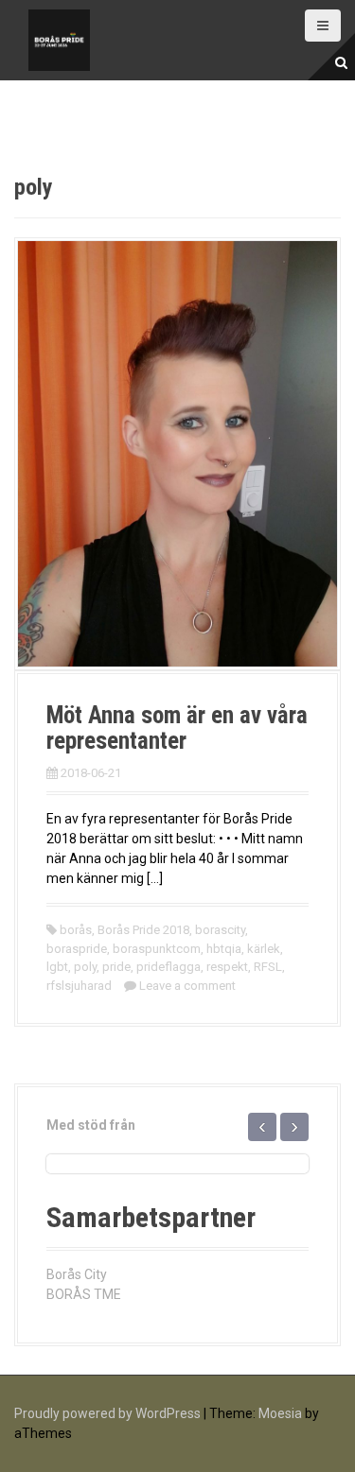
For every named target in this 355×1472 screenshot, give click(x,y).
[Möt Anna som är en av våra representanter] (177, 452)
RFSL (268, 967)
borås (76, 930)
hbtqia (223, 949)
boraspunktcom (157, 949)
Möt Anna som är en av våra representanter (177, 728)
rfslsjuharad (79, 985)
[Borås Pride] (59, 38)
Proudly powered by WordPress (107, 1413)
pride (116, 967)
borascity (220, 930)
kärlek (263, 949)
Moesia (280, 1413)
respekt (227, 967)
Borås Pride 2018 (143, 930)
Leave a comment (187, 985)
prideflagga (168, 967)
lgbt (57, 967)
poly (85, 967)
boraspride (76, 949)
